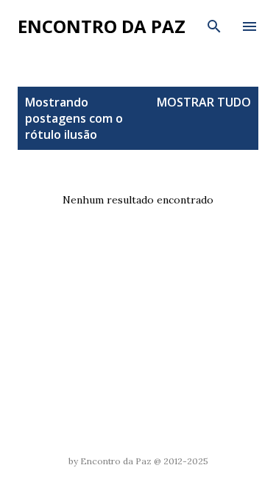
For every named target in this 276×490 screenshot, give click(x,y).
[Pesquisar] (214, 26)
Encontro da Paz (101, 26)
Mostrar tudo (204, 102)
